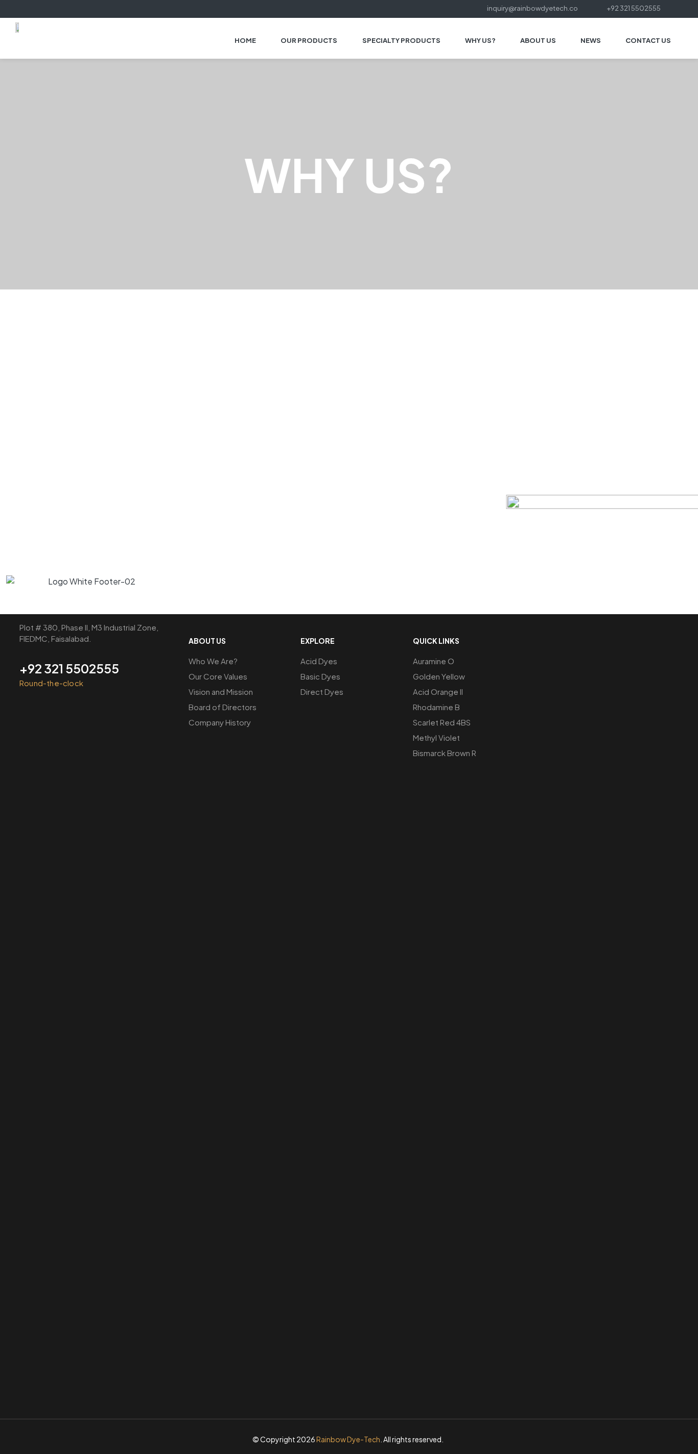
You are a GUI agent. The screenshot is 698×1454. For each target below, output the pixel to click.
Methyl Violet (436, 737)
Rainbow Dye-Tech (348, 1439)
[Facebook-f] (55, 8)
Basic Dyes (320, 676)
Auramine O (433, 661)
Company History (220, 722)
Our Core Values (218, 676)
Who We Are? (213, 661)
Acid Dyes (318, 661)
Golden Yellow (439, 676)
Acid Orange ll (438, 691)
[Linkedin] (81, 8)
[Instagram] (68, 8)
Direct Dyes (321, 691)
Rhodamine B (436, 707)
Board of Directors (223, 707)
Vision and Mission (221, 691)
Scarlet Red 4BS (442, 722)
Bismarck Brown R (444, 753)
